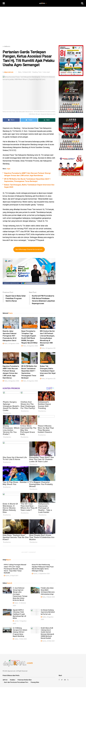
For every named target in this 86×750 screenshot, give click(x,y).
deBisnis (7, 46)
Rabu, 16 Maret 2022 (24, 72)
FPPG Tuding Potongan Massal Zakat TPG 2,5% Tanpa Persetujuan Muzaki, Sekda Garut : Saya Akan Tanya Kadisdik (15, 569)
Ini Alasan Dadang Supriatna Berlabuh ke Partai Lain (48, 612)
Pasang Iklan (35, 682)
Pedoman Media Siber (25, 680)
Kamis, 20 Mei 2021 (48, 641)
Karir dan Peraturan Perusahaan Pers (16, 682)
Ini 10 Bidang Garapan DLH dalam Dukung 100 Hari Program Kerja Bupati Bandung (20, 632)
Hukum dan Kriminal (27, 326)
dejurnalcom (8, 72)
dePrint (5, 680)
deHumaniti (8, 362)
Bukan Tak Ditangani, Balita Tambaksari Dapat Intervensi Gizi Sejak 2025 (48, 371)
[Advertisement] (43, 26)
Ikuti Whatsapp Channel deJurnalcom (29, 249)
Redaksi (12, 680)
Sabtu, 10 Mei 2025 (20, 639)
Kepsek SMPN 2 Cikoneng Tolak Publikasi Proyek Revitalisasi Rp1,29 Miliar (19, 614)
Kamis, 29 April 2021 (11, 575)
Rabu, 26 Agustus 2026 (11, 343)
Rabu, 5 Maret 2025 (48, 597)
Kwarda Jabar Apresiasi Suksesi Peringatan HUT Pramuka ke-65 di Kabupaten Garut (9, 335)
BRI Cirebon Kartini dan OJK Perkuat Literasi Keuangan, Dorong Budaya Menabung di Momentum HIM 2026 (47, 338)
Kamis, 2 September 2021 (41, 573)
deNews (7, 327)
